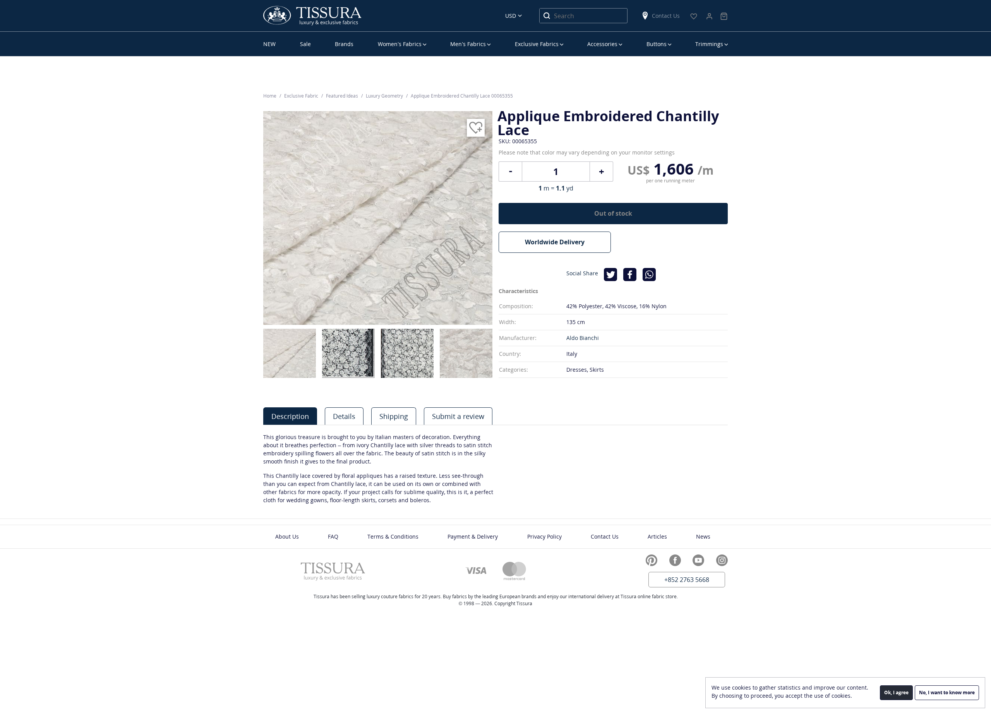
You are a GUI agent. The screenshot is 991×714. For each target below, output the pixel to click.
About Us (287, 536)
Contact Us (666, 15)
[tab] (290, 416)
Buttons (656, 44)
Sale (305, 44)
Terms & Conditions (392, 536)
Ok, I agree (896, 692)
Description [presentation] (290, 416)
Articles (657, 536)
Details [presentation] (344, 416)
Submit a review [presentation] (458, 416)
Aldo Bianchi (582, 338)
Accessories (602, 44)
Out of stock (613, 213)
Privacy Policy (544, 536)
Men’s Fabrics (468, 44)
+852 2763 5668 (686, 579)
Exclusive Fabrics (537, 44)
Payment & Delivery (472, 536)
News (703, 536)
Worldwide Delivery (555, 242)
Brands (344, 44)
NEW (269, 44)
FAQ (333, 536)
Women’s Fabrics (400, 44)
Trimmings (709, 44)
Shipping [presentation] (393, 416)
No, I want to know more (947, 692)
